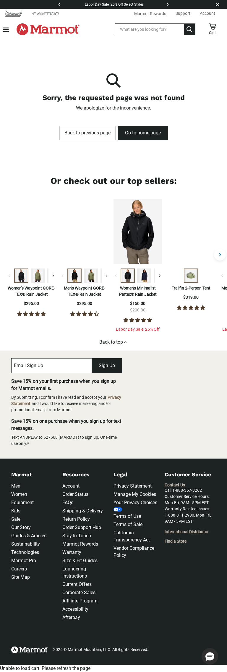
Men (15, 486)
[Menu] (6, 30)
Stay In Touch (76, 535)
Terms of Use (127, 516)
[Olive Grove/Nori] (191, 276)
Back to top (111, 342)
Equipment (22, 502)
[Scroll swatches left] (9, 275)
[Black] (21, 276)
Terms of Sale (128, 524)
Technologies (25, 552)
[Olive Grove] (38, 276)
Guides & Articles (28, 535)
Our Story (21, 527)
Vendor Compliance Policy (134, 551)
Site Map (20, 577)
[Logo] (48, 29)
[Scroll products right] (220, 255)
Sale (15, 519)
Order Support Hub (81, 527)
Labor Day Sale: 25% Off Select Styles (114, 4)
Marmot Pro (23, 560)
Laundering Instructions (74, 572)
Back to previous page (87, 133)
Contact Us (175, 485)
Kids (15, 511)
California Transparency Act (132, 536)
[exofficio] (45, 13)
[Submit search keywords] (189, 29)
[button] (210, 656)
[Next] (168, 4)
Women (19, 494)
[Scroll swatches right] (53, 275)
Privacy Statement (133, 486)
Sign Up (107, 365)
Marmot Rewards (80, 544)
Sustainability (25, 544)
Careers (19, 569)
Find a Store (176, 541)
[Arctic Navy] (144, 276)
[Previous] (59, 4)
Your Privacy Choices (135, 502)
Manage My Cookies (135, 494)
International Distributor (187, 531)
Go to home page (143, 133)
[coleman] (13, 13)
